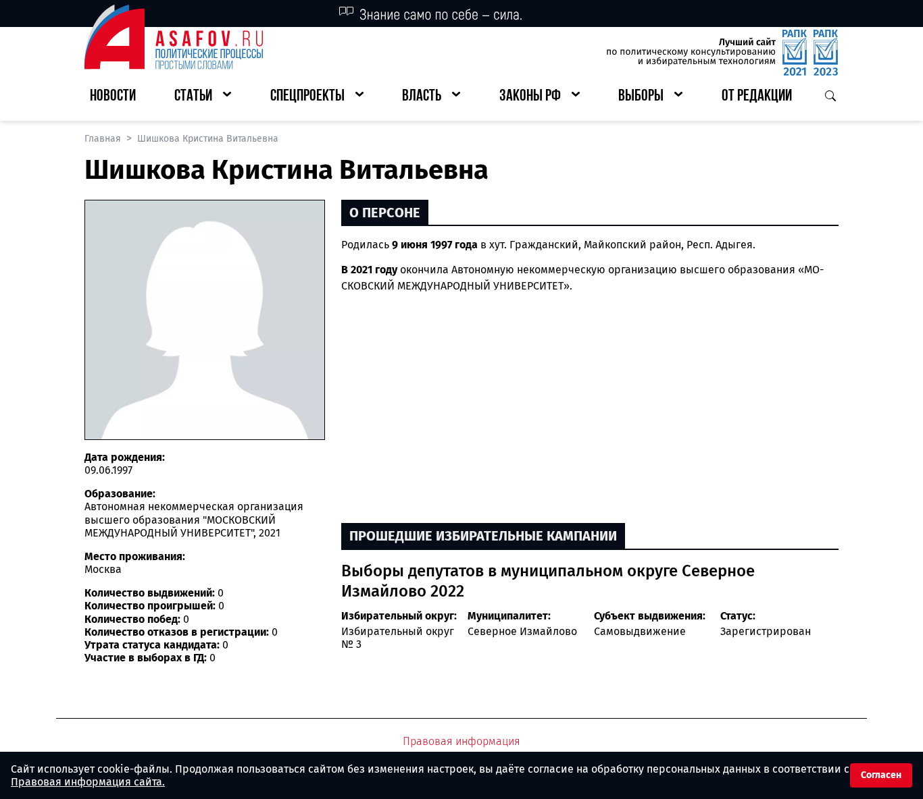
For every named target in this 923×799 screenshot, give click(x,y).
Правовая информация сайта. (88, 781)
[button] (202, 97)
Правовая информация (461, 741)
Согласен (881, 775)
